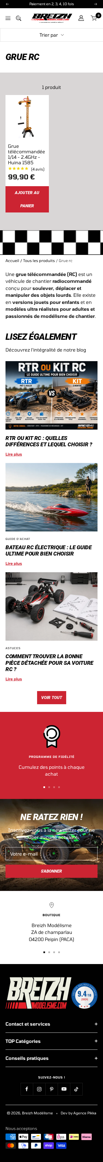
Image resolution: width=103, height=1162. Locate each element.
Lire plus (13, 454)
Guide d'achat (17, 538)
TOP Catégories (23, 1041)
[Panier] (94, 18)
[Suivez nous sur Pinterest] (51, 1089)
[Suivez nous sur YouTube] (64, 1089)
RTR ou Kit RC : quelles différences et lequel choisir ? (48, 441)
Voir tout (51, 697)
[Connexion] (81, 18)
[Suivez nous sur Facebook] (27, 1089)
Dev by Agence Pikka (78, 1113)
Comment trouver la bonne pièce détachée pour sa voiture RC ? (49, 662)
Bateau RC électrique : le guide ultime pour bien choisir (48, 550)
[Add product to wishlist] (26, 100)
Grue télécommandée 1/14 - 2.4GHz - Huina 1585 (26, 154)
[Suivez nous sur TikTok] (76, 1089)
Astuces (13, 648)
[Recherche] (18, 18)
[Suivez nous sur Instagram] (39, 1089)
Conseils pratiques (27, 1058)
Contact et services (27, 1023)
